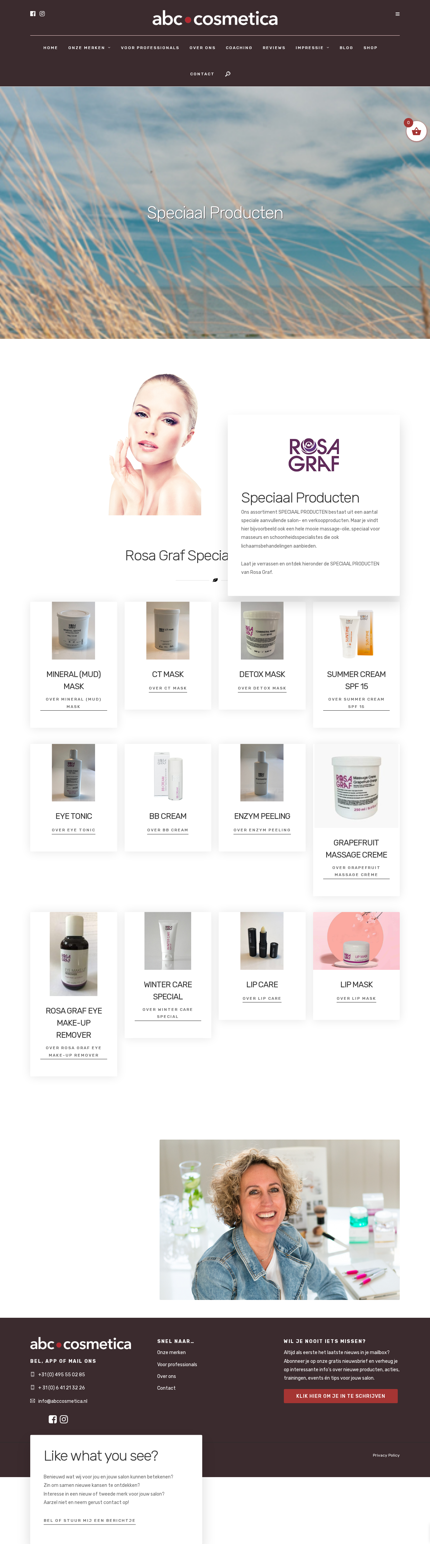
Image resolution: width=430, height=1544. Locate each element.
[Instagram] (42, 14)
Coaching (239, 47)
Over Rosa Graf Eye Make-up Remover (74, 1051)
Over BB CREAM (167, 830)
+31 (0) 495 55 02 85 (61, 1375)
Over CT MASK (168, 688)
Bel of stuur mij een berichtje (90, 1520)
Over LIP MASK (356, 998)
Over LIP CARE (262, 998)
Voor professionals (150, 47)
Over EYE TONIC (73, 830)
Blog (346, 47)
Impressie (310, 47)
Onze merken (86, 47)
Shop (370, 47)
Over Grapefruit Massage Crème (356, 871)
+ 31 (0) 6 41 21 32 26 (61, 1388)
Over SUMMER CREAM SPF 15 (356, 703)
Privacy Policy (386, 1455)
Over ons (202, 47)
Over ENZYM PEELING (262, 830)
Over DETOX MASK (262, 688)
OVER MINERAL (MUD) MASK (73, 703)
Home (50, 47)
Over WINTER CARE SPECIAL (167, 1013)
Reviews (274, 47)
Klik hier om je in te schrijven (340, 1396)
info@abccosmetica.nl (62, 1401)
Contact (202, 74)
